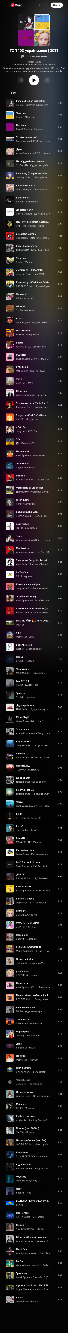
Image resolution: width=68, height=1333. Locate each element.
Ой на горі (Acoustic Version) (31, 1237)
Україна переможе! (26, 137)
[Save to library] (21, 80)
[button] (34, 56)
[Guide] (6, 5)
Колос (19, 504)
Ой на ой (20, 306)
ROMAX (20, 516)
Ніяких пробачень (42, 1144)
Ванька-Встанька (25, 185)
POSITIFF (33, 890)
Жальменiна (23, 463)
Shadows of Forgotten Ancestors (33, 560)
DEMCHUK (21, 1023)
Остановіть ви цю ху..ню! (29, 487)
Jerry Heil (20, 274)
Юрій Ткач (38, 141)
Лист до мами (23, 1068)
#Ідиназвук (30, 467)
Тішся (19, 536)
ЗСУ (18, 439)
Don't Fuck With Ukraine (28, 862)
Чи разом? (22, 294)
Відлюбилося (23, 1164)
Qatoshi (28, 129)
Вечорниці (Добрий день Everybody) (33, 173)
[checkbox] (60, 103)
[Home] (16, 5)
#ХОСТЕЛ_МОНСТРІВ (27, 923)
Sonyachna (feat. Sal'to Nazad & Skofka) (33, 415)
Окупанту (21, 1176)
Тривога (20, 693)
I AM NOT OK (22, 681)
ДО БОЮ (20, 874)
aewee (19, 1205)
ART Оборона (35, 842)
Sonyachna (32, 419)
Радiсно (20, 475)
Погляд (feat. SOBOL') (27, 1128)
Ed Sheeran (22, 238)
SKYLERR (30, 177)
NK (17, 576)
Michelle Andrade (30, 999)
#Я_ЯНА (32, 927)
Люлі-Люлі (22, 1249)
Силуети (20, 753)
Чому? (19, 802)
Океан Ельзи (22, 721)
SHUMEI (20, 201)
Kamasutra (30, 504)
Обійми (20, 1225)
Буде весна (22, 367)
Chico (19, 129)
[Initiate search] (39, 5)
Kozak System (23, 1277)
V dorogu (21, 258)
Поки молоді (23, 765)
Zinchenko (21, 1120)
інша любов (22, 524)
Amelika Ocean (23, 1096)
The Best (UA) (43, 479)
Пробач (20, 657)
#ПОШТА (21, 427)
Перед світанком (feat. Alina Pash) (33, 995)
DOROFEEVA (39, 153)
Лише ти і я (22, 983)
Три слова (21, 1273)
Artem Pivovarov (24, 479)
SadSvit (20, 757)
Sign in (56, 5)
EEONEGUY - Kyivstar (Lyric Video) (33, 1201)
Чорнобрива (22, 1031)
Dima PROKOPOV (25, 1156)
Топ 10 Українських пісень (37, 612)
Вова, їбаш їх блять (26, 246)
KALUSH (20, 105)
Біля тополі (22, 197)
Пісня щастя (23, 500)
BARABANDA (23, 1072)
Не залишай (22, 451)
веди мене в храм (25, 1007)
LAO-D (19, 1144)
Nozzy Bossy (23, 330)
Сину (18, 633)
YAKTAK (30, 745)
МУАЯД (20, 624)
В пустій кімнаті (42, 745)
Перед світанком (42, 999)
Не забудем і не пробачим (30, 161)
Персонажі (22, 935)
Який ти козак (23, 886)
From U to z (22, 838)
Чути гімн (21, 113)
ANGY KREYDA (23, 346)
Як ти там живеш (25, 898)
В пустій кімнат (24, 741)
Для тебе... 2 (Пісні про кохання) (41, 1277)
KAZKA (19, 685)
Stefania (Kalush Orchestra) (30, 101)
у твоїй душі (22, 971)
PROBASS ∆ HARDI (25, 286)
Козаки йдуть (43, 286)
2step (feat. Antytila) (26, 234)
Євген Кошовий (24, 141)
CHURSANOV (30, 1168)
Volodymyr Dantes (25, 1229)
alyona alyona (23, 322)
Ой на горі (21, 391)
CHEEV (19, 1108)
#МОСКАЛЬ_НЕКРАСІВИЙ (29, 270)
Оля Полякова (38, 540)
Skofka (19, 117)
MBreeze (20, 1180)
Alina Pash (21, 564)
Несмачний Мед (25, 959)
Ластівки (21, 125)
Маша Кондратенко (24, 189)
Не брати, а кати (24, 1092)
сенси (47, 153)
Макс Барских (23, 866)
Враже (19, 342)
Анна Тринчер (23, 455)
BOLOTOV (29, 1144)
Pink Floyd (21, 226)
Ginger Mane (22, 1289)
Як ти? (19, 826)
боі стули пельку (25, 790)
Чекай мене (22, 669)
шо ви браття (23, 778)
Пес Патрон (22, 1213)
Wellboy (20, 334)
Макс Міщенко (29, 516)
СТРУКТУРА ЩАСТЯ (33, 757)
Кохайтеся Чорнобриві (28, 584)
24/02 (19, 814)
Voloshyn (34, 987)
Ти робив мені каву (26, 596)
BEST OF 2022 (37, 371)
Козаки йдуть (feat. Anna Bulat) (32, 282)
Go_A (19, 467)
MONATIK (21, 842)
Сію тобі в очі (39, 346)
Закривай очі (23, 1019)
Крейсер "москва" (25, 1116)
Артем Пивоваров (25, 153)
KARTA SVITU (23, 1217)
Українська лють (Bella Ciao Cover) (33, 403)
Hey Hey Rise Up (36, 226)
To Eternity (21, 963)
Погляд (30, 1132)
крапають (21, 910)
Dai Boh (20, 1261)
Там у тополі (23, 729)
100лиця (20, 177)
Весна (19, 1297)
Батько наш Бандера (27, 512)
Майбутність (23, 548)
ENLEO (19, 528)
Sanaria (20, 1047)
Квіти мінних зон (25, 850)
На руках (20, 1056)
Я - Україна (22, 572)
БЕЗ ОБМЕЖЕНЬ (24, 818)
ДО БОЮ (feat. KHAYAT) (42, 878)
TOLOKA (20, 769)
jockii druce (24, 782)
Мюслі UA (24, 250)
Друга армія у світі (26, 705)
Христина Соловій (24, 407)
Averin (19, 1168)
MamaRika (21, 636)
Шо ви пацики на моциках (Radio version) (33, 608)
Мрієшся (21, 1104)
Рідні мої (21, 355)
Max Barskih (22, 371)
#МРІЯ (19, 379)
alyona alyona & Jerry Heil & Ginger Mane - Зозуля (33, 1285)
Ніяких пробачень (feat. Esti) (31, 1140)
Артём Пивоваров (25, 395)
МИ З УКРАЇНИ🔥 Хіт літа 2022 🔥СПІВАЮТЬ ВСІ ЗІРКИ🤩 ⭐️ (33, 620)
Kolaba (19, 612)
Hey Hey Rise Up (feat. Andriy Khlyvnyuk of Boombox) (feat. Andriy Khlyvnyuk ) (33, 222)
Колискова (22, 1152)
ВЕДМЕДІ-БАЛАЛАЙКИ (28, 947)
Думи (19, 149)
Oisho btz (24, 709)
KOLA (19, 298)
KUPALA (20, 318)
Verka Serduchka (30, 274)
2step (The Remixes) (40, 238)
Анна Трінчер (23, 987)
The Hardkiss (22, 830)
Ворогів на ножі (24, 645)
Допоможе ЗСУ (24, 209)
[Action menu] (47, 80)
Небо (19, 1188)
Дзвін (19, 1043)
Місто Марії (22, 717)
